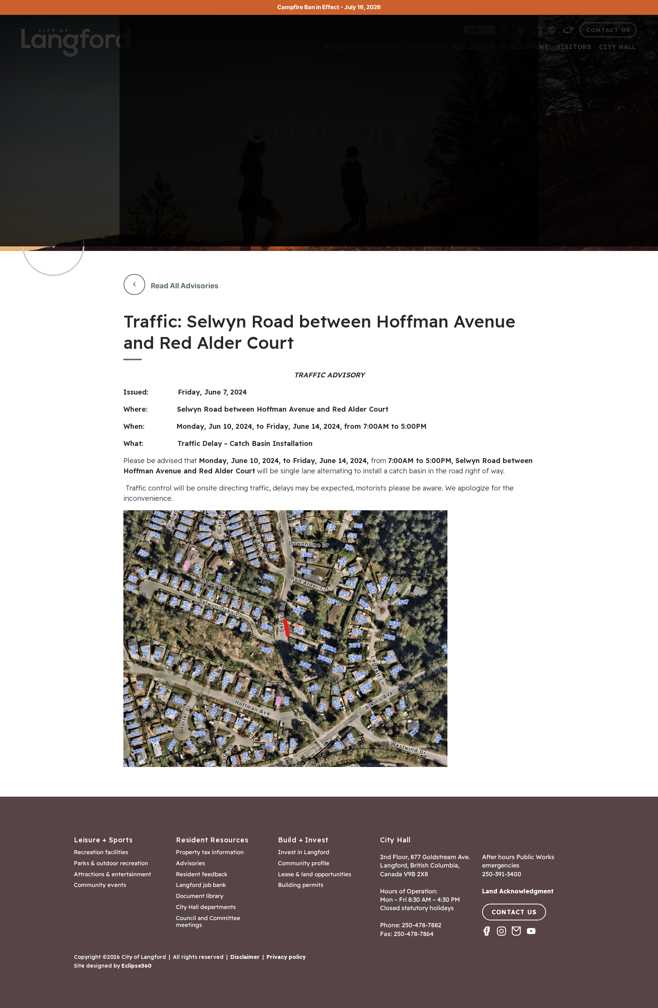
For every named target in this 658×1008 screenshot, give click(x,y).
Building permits (300, 885)
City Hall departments (206, 907)
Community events (100, 885)
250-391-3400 (501, 874)
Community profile (303, 863)
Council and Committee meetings (208, 922)
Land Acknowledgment (518, 891)
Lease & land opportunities (314, 874)
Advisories (190, 863)
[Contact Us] (519, 938)
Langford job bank (201, 885)
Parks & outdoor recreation (111, 863)
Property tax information (210, 852)
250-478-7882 (421, 925)
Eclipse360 (136, 965)
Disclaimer (245, 957)
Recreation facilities (101, 852)
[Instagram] (504, 938)
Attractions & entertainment (112, 874)
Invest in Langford (303, 852)
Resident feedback (202, 874)
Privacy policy (286, 957)
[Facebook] (489, 938)
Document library (200, 896)
